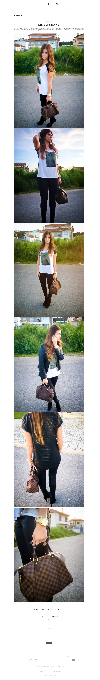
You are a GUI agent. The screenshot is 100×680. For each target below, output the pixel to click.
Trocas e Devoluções (53, 666)
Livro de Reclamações (61, 666)
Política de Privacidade (39, 666)
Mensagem (49, 628)
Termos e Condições (46, 666)
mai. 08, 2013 (49, 21)
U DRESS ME (18, 16)
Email (49, 623)
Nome (49, 619)
